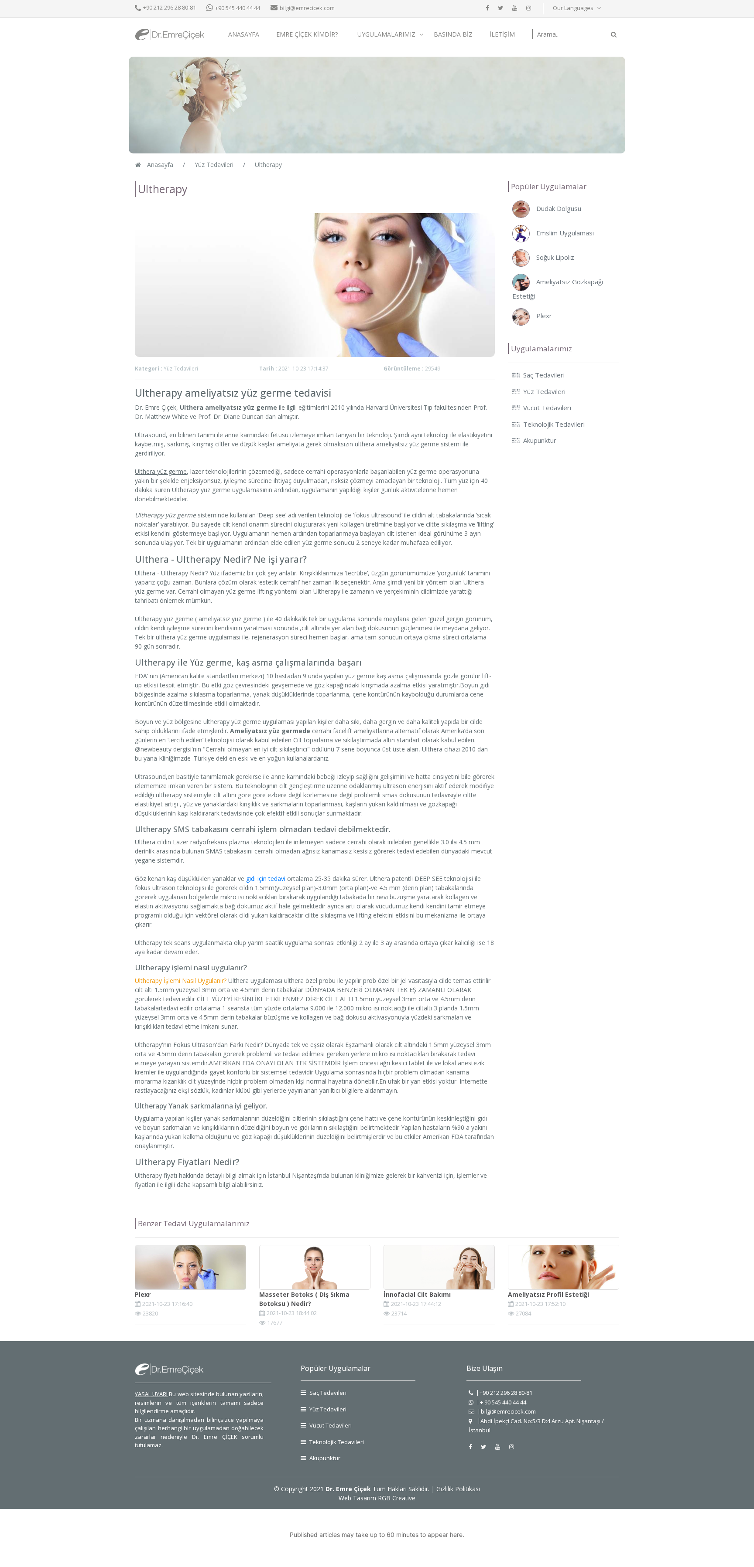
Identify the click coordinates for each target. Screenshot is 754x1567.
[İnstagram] (528, 8)
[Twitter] (500, 8)
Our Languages (574, 8)
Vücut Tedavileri (330, 1425)
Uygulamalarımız (387, 34)
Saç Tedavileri (327, 1393)
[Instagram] (511, 1447)
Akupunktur (324, 1458)
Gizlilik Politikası (458, 1489)
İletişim (502, 34)
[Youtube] (514, 8)
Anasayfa (243, 34)
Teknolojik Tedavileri (336, 1442)
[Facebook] (487, 8)
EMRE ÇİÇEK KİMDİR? (307, 34)
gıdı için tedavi (265, 878)
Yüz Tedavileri (327, 1409)
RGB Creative (396, 1498)
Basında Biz (453, 34)
